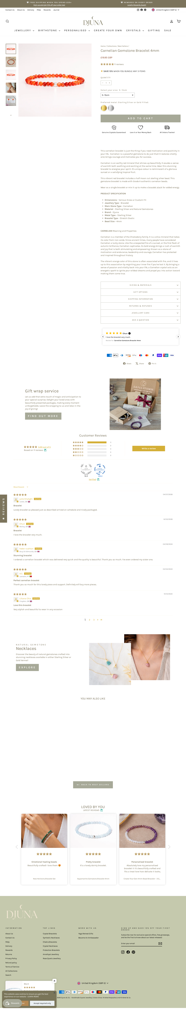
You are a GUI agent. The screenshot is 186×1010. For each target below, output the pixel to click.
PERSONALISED (76, 30)
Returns (8, 954)
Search (8, 975)
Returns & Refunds (140, 306)
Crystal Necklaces (50, 946)
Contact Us (9, 10)
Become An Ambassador (88, 938)
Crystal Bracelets (50, 934)
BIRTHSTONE (48, 30)
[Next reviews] (178, 336)
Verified (92, 479)
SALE (167, 30)
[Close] (54, 993)
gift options (140, 292)
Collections (111, 46)
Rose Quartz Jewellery (52, 958)
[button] (107, 64)
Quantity (106, 77)
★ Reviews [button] (3, 508)
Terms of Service (12, 967)
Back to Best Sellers (94, 784)
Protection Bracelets (51, 950)
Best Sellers (123, 46)
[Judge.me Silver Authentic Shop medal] (86, 469)
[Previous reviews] (103, 336)
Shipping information (140, 299)
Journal (56, 10)
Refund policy (11, 963)
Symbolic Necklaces (51, 938)
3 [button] (93, 619)
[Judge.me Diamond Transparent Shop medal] (99, 469)
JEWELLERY (23, 30)
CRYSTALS (134, 30)
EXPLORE (27, 667)
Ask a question (140, 320)
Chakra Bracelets (50, 942)
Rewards (47, 10)
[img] (20, 494)
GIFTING (154, 30)
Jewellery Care (141, 313)
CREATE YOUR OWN (108, 30)
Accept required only (42, 1003)
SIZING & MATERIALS (141, 285)
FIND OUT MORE (43, 416)
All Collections (11, 971)
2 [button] (89, 619)
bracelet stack (155, 187)
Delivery (30, 10)
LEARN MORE (33, 996)
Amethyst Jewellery (51, 954)
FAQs (39, 10)
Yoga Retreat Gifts (85, 934)
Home (103, 46)
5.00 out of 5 (44, 447)
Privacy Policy (11, 958)
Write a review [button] (149, 448)
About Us (21, 10)
